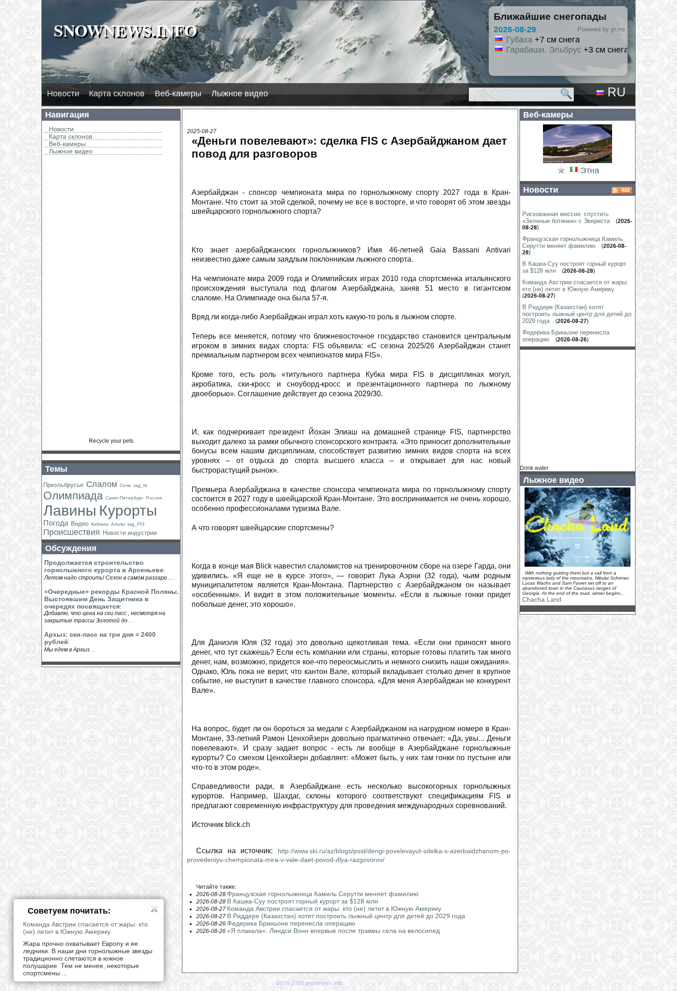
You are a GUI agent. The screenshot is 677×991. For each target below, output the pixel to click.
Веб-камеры (178, 93)
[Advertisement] (111, 299)
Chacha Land (541, 599)
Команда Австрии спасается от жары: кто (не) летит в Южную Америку (334, 908)
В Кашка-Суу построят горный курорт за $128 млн (302, 901)
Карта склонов (117, 93)
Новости (63, 93)
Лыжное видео (239, 93)
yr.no (618, 29)
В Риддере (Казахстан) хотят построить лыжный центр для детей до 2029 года (346, 916)
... (174, 577)
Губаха (519, 39)
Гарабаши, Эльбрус (543, 49)
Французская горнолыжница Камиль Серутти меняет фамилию (323, 893)
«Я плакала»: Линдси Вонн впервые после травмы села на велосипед (333, 930)
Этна (589, 170)
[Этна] (577, 162)
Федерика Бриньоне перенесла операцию (291, 923)
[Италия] (574, 171)
